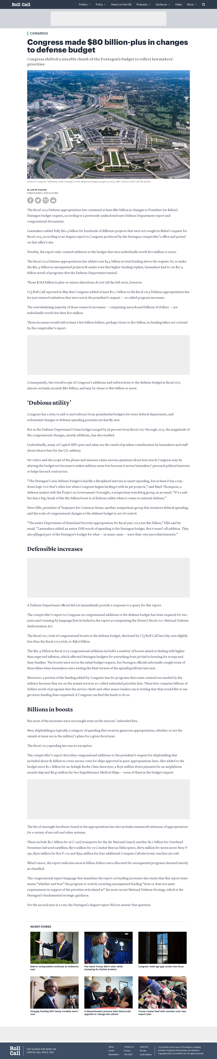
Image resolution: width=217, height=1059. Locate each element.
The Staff (128, 1054)
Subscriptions (146, 1054)
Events (111, 1050)
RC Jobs (143, 1050)
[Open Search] (203, 4)
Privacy (127, 1050)
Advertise (144, 1046)
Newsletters (113, 1054)
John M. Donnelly (38, 190)
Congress (39, 33)
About (111, 1046)
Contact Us (129, 1046)
